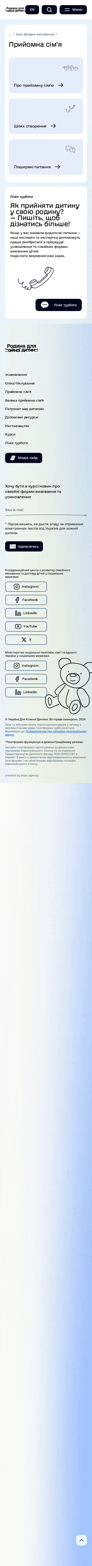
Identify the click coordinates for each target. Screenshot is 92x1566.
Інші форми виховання (35, 34)
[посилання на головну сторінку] (15, 9)
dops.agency (30, 775)
